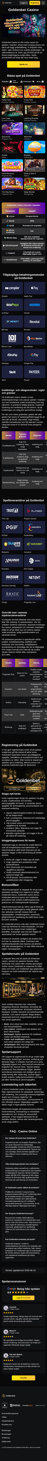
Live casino (15, 81)
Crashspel (27, 81)
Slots (39, 81)
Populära (5, 81)
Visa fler (23, 1378)
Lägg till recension (23, 1298)
